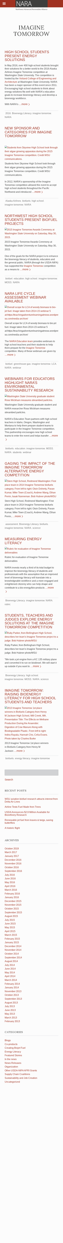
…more (23, 104)
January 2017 (12, 856)
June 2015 (10, 923)
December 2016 (13, 860)
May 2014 (10, 972)
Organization (11, 1066)
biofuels (26, 201)
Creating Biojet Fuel (15, 1048)
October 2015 (12, 908)
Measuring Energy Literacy (23, 541)
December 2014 (13, 946)
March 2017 (11, 852)
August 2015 (11, 916)
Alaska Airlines (13, 201)
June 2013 (10, 1010)
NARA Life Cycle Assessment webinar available (25, 297)
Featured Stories (13, 1055)
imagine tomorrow (42, 113)
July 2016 (10, 875)
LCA (54, 364)
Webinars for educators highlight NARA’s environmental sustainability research (30, 384)
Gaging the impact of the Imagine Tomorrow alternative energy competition (30, 469)
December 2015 (13, 901)
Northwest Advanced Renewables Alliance (31, 5)
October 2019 (12, 848)
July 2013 (10, 1006)
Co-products (11, 1044)
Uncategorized (12, 1082)
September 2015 (13, 912)
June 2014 (10, 968)
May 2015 (10, 927)
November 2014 (13, 950)
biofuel (8, 278)
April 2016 (10, 886)
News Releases (13, 1063)
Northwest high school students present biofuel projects (31, 220)
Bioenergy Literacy (21, 113)
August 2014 (11, 961)
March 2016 (11, 890)
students (17, 452)
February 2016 (12, 893)
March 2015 (11, 935)
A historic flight (12, 828)
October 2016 (12, 867)
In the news (11, 1059)
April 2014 (10, 976)
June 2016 (10, 878)
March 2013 (11, 1017)
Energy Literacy (13, 1051)
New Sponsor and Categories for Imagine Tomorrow (28, 132)
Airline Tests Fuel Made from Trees (23, 807)
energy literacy (22, 758)
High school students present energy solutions (27, 56)
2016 (8, 113)
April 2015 (10, 931)
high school (38, 201)
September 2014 (13, 957)
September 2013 (13, 999)
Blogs (8, 1040)
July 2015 (10, 920)
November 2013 (13, 991)
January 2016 (12, 897)
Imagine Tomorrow (33, 266)
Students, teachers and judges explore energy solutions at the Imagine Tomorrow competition (29, 621)
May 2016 (10, 882)
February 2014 (12, 984)
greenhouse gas (22, 364)
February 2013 (12, 1021)
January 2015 (12, 942)
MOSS (8, 282)
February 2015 (12, 939)
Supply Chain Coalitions (17, 1074)
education (19, 278)
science (37, 528)
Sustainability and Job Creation (21, 1078)
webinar (17, 367)
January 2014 (12, 987)
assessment (11, 524)
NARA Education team (21, 341)
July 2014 (10, 965)
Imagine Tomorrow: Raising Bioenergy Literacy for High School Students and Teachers (30, 696)
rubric (8, 604)
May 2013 (10, 1014)
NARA (8, 117)
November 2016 (13, 863)
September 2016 (13, 871)
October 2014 (12, 953)
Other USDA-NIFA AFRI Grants (21, 1070)
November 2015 (13, 905)
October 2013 (12, 995)
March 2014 (11, 980)
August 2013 (11, 1002)
